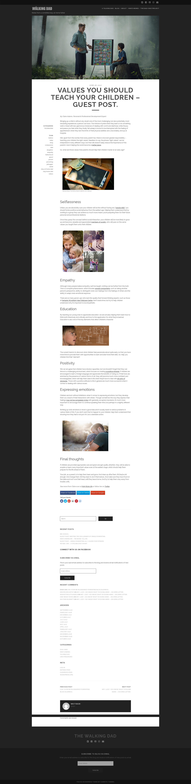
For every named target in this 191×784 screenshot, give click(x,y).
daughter (50, 150)
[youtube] (150, 2)
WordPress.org (66, 674)
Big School (64, 534)
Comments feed (66, 672)
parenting (49, 162)
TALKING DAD (65, 654)
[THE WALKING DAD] (42, 9)
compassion (49, 145)
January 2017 (65, 631)
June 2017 (64, 622)
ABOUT (124, 8)
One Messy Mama (66, 597)
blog (51, 142)
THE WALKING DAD (95, 736)
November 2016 (66, 636)
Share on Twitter (83, 493)
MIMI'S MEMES (65, 652)
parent (50, 159)
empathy (50, 152)
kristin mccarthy (67, 592)
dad (51, 147)
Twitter (107, 486)
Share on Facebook (68, 493)
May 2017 (63, 624)
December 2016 (66, 634)
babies (50, 138)
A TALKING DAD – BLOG (110, 8)
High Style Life (87, 486)
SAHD (51, 166)
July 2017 (63, 619)
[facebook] (146, 2)
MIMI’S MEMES (134, 8)
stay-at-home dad (47, 169)
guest (51, 157)
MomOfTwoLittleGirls (69, 594)
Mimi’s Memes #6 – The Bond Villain (73, 539)
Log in (62, 667)
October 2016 (65, 639)
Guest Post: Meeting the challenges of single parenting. (82, 536)
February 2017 (66, 629)
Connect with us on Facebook (75, 550)
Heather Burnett (67, 599)
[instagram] (153, 2)
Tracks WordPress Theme (87, 782)
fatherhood (49, 154)
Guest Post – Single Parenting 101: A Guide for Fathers (82, 541)
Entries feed (65, 670)
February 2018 (66, 612)
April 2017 (64, 627)
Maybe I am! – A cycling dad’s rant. (73, 543)
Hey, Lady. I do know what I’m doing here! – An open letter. (100, 592)
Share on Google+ (97, 493)
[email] (157, 2)
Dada (73, 706)
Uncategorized (66, 657)
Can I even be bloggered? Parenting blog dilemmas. (88, 589)
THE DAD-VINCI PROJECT (150, 8)
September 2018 (66, 610)
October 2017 (65, 617)
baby (51, 140)
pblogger (50, 164)
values (51, 174)
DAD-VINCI (64, 649)
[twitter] (142, 2)
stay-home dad (48, 171)
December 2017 (66, 615)
